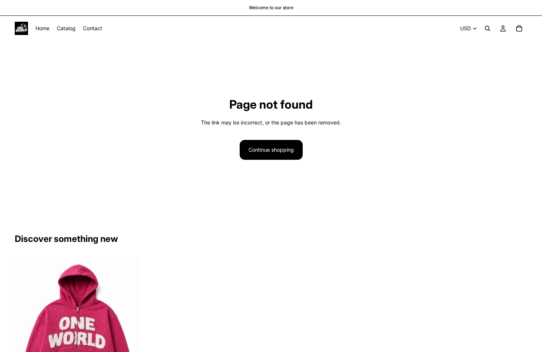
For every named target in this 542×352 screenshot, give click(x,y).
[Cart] (519, 28)
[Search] (487, 28)
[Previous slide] (26, 332)
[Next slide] (129, 332)
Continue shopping (271, 150)
